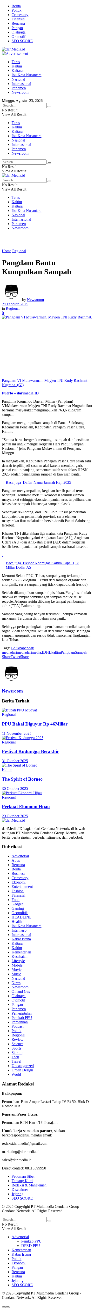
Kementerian (21, 952)
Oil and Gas (21, 991)
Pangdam (68, 652)
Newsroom (20, 92)
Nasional (18, 79)
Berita (16, 6)
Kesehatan (19, 956)
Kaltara (17, 70)
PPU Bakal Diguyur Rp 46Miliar (34, 723)
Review (17, 1039)
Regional (19, 251)
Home (6, 251)
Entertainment (22, 886)
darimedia (18, 652)
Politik (16, 10)
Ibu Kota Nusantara (26, 75)
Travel (16, 1061)
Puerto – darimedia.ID (20, 393)
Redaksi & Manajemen (29, 1185)
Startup (17, 1053)
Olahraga (19, 32)
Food (16, 900)
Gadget (17, 904)
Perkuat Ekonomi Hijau (26, 806)
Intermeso (19, 930)
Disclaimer (20, 1189)
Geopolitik (20, 913)
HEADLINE (22, 917)
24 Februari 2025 (15, 304)
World (16, 1074)
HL (48, 652)
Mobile (17, 965)
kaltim (56, 652)
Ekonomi (19, 882)
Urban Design (22, 1070)
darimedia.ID (36, 652)
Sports (16, 1048)
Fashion (18, 891)
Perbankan (20, 1022)
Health (17, 921)
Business (18, 873)
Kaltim (17, 66)
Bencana (18, 23)
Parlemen (19, 88)
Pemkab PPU (22, 1018)
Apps (16, 860)
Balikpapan (19, 648)
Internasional (21, 84)
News (16, 983)
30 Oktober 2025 (15, 788)
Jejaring (17, 1194)
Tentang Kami (22, 1181)
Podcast (17, 1026)
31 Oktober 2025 (15, 761)
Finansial (18, 19)
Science (17, 1044)
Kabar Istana (21, 939)
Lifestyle (18, 961)
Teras (16, 62)
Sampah (81, 652)
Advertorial (20, 856)
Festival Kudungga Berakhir (30, 751)
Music (16, 974)
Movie (16, 970)
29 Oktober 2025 (15, 816)
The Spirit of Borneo (22, 779)
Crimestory (20, 15)
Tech (15, 1057)
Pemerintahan (22, 1013)
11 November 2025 (16, 733)
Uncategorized (23, 1066)
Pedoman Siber (23, 1176)
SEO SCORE (22, 41)
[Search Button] (49, 106)
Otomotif (18, 36)
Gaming (18, 908)
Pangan (17, 28)
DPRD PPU (30, 1245)
